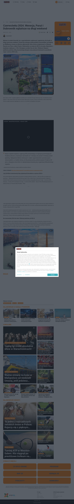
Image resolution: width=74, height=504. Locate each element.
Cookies (23, 271)
